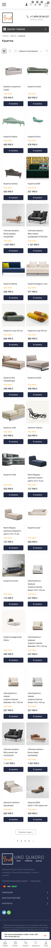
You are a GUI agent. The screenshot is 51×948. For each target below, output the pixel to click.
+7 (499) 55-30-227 (39, 16)
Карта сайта (35, 881)
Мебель (13, 36)
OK (45, 935)
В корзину (13, 104)
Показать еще (24, 832)
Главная (5, 36)
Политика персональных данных (15, 881)
